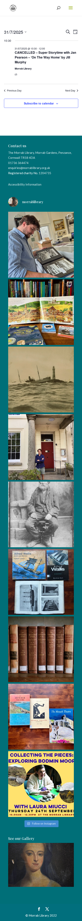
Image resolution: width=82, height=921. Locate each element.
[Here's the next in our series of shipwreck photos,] (41, 379)
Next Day (70, 90)
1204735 (45, 173)
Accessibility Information (24, 184)
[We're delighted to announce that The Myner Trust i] (41, 649)
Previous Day (14, 90)
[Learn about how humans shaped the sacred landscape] (41, 784)
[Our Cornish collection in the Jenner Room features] (41, 582)
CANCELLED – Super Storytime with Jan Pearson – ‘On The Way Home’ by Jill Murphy (45, 57)
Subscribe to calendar (39, 103)
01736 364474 (18, 163)
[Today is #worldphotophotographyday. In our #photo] (41, 514)
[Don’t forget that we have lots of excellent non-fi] (41, 312)
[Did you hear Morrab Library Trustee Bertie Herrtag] (41, 447)
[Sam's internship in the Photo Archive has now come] (41, 245)
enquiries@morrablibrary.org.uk (29, 168)
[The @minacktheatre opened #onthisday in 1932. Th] (41, 717)
